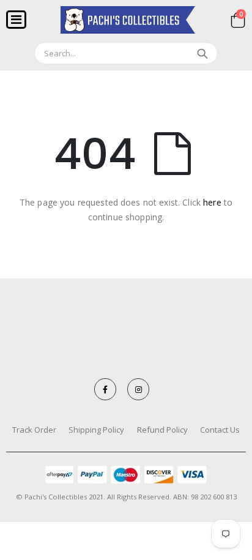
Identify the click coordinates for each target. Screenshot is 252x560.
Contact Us (220, 429)
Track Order (34, 429)
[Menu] (16, 19)
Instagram (138, 389)
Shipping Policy (96, 429)
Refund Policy (162, 429)
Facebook (105, 389)
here (212, 202)
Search (202, 53)
